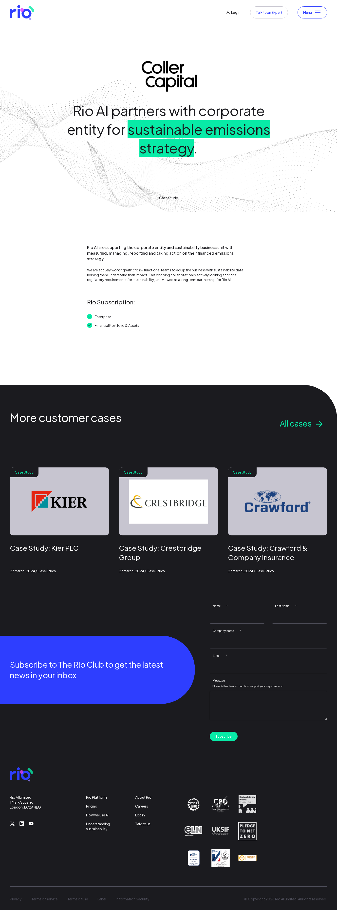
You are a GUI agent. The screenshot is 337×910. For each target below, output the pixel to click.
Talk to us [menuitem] (142, 824)
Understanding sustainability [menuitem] (98, 826)
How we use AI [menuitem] (97, 815)
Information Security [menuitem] (133, 899)
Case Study (168, 198)
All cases (296, 423)
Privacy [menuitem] (16, 899)
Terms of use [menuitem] (77, 899)
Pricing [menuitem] (91, 806)
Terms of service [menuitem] (44, 899)
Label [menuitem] (101, 899)
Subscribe (224, 736)
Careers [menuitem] (141, 806)
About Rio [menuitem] (143, 797)
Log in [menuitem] (140, 815)
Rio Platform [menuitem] (96, 797)
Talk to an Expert (269, 12)
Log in (236, 12)
